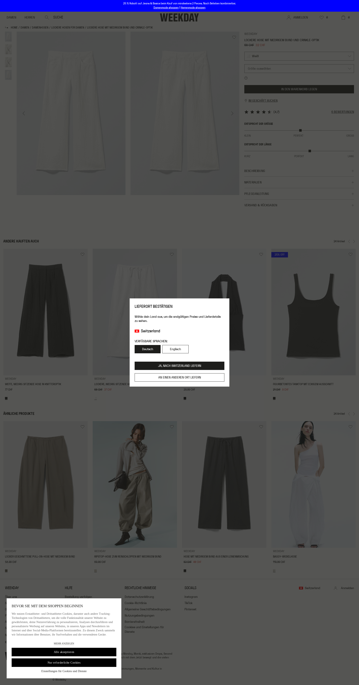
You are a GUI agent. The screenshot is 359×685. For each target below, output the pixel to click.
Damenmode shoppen (166, 7)
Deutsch (147, 349)
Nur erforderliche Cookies (64, 662)
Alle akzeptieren (64, 652)
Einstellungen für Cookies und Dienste (64, 671)
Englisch (175, 349)
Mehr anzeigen (64, 643)
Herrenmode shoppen (193, 7)
